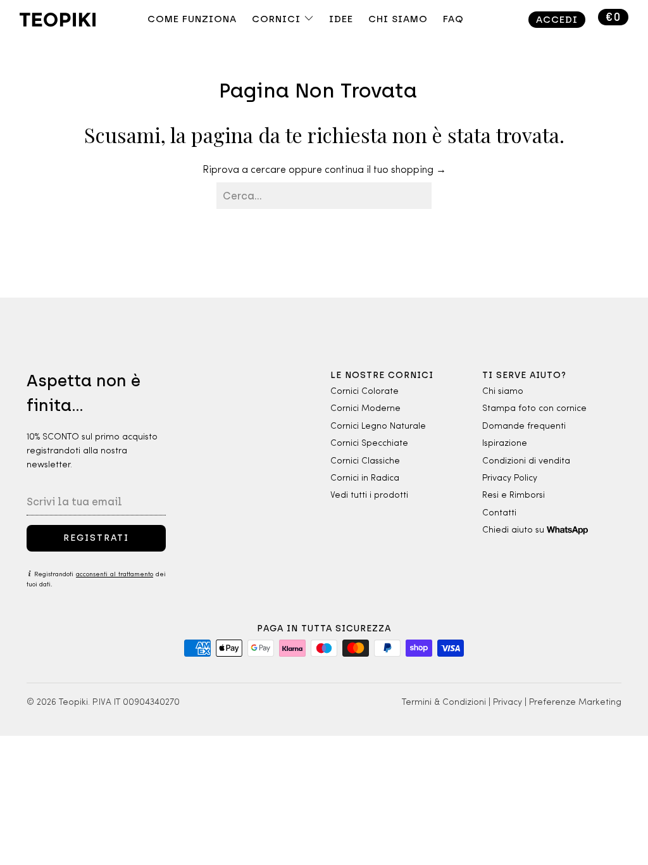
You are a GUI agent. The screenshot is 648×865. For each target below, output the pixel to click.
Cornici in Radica (364, 478)
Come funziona (192, 19)
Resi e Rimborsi (513, 495)
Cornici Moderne (365, 409)
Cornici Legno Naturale (378, 426)
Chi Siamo (398, 19)
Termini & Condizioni (444, 702)
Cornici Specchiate (369, 443)
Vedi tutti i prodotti (369, 495)
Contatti (499, 513)
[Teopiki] (71, 21)
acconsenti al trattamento (114, 574)
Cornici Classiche (365, 461)
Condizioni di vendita (526, 461)
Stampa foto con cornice (534, 409)
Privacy (507, 702)
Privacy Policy (509, 478)
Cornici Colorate (364, 391)
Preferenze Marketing (575, 702)
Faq (453, 19)
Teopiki (73, 702)
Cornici (278, 19)
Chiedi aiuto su (514, 530)
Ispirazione (504, 443)
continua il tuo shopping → (385, 170)
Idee (341, 19)
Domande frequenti (524, 426)
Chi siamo (502, 391)
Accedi (557, 19)
